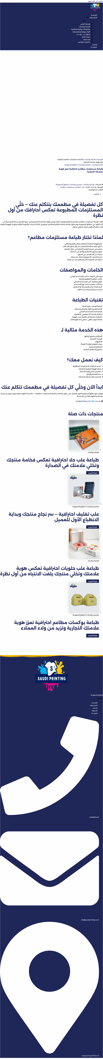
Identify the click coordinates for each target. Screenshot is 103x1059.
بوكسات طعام (91, 187)
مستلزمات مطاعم (67, 187)
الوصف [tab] (96, 194)
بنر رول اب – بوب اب (83, 34)
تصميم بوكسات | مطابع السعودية (78, 165)
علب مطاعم (80, 187)
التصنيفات (93, 18)
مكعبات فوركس (84, 42)
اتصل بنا (94, 47)
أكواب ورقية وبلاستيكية (81, 32)
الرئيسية (94, 15)
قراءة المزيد (92, 473)
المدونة (94, 711)
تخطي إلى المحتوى (95, 1)
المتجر (94, 45)
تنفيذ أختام (86, 37)
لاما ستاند (86, 39)
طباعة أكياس (85, 24)
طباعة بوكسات (84, 27)
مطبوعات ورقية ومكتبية (80, 29)
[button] (87, 17)
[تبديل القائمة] (84, 21)
